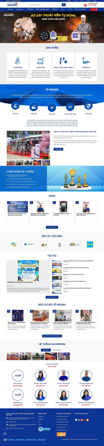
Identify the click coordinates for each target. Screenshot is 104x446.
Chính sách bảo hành (62, 419)
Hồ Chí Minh (58, 350)
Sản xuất (15, 113)
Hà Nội (46, 350)
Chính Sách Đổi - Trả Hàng (63, 422)
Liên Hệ (94, 1)
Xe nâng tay (55, 9)
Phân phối (34, 113)
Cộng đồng (88, 113)
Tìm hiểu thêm (58, 149)
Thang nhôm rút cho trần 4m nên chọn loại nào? (74, 281)
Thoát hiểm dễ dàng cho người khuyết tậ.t (62, 214)
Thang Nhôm (19, 9)
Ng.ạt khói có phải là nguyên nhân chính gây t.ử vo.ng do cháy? (40, 214)
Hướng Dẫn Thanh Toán (62, 416)
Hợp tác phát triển (70, 114)
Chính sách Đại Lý (61, 427)
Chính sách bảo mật (61, 430)
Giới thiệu (40, 416)
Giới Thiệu (69, 1)
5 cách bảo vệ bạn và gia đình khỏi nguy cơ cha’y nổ (85, 214)
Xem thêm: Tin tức (51, 297)
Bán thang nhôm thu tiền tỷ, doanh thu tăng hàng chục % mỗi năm (40, 323)
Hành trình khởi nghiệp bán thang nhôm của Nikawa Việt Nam (62, 323)
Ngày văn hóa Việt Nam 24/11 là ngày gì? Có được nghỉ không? (78, 260)
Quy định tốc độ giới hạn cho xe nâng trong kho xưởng (76, 267)
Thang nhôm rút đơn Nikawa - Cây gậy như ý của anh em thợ (17, 214)
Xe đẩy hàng (40, 67)
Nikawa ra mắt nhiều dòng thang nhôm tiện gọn (16, 323)
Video (62, 9)
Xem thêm (65, 264)
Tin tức (70, 9)
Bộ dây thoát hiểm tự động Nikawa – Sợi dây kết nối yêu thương (86, 323)
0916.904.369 (40, 385)
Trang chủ (10, 9)
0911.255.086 (86, 385)
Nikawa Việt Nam (82, 416)
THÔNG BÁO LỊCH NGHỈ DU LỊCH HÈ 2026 (20, 282)
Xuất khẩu (52, 114)
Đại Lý (82, 1)
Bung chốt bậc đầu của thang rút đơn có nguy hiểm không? (77, 288)
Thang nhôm (17, 67)
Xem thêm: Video (52, 227)
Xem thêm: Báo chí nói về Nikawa (51, 336)
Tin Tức (75, 1)
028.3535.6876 (17, 405)
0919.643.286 (40, 405)
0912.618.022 (63, 405)
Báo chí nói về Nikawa (80, 9)
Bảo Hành (88, 1)
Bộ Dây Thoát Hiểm (32, 439)
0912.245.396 (63, 385)
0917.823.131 (86, 405)
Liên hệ (40, 424)
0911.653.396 (52, 366)
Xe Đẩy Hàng (30, 9)
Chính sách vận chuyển (62, 424)
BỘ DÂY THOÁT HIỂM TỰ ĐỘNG (42, 9)
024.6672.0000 (17, 385)
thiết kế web (82, 439)
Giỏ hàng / (94, 9)
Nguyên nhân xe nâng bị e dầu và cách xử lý (73, 274)
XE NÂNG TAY (86, 67)
